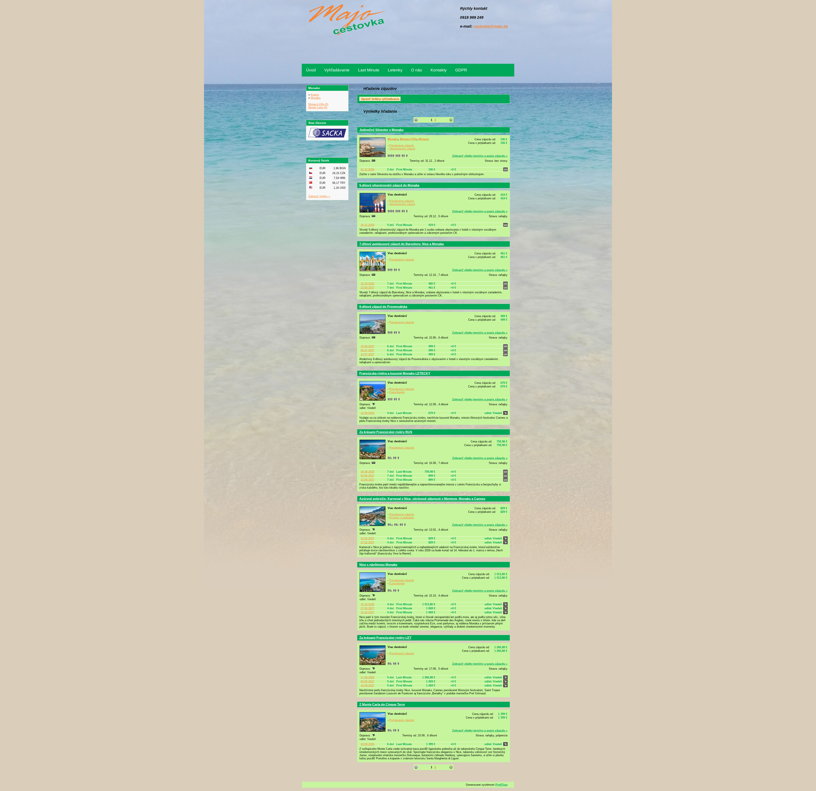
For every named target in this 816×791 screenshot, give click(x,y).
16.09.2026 (367, 471)
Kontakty (439, 70)
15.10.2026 (367, 604)
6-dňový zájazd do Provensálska (383, 306)
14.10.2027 (367, 612)
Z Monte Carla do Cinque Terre (382, 704)
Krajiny (315, 94)
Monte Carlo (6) (317, 107)
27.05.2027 (367, 608)
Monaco (424, 139)
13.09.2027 (367, 479)
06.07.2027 (367, 350)
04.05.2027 (367, 681)
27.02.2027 (367, 542)
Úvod (311, 70)
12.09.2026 (367, 413)
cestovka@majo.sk (490, 26)
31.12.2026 (367, 169)
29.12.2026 (367, 225)
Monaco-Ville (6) (318, 104)
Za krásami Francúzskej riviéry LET (385, 637)
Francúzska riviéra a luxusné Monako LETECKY (394, 373)
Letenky (395, 70)
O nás (416, 70)
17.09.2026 (367, 677)
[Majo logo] (346, 20)
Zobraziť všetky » (319, 196)
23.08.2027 (367, 287)
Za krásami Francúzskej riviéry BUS (385, 432)
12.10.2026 (367, 283)
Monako (393, 139)
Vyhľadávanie (337, 70)
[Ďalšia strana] (451, 120)
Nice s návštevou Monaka (378, 564)
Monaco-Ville (408, 139)
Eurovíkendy (397, 392)
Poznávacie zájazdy (401, 145)
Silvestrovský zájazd (402, 148)
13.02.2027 (367, 538)
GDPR (461, 70)
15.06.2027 (367, 346)
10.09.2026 (367, 744)
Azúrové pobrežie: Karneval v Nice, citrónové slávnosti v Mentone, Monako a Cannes (422, 498)
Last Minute (368, 70)
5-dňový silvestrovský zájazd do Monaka (389, 185)
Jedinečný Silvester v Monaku (381, 130)
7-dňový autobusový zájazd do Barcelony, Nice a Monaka (401, 244)
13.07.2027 (367, 354)
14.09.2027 (367, 685)
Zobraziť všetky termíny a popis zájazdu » (479, 155)
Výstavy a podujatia (401, 517)
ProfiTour (501, 784)
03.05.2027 (367, 475)
